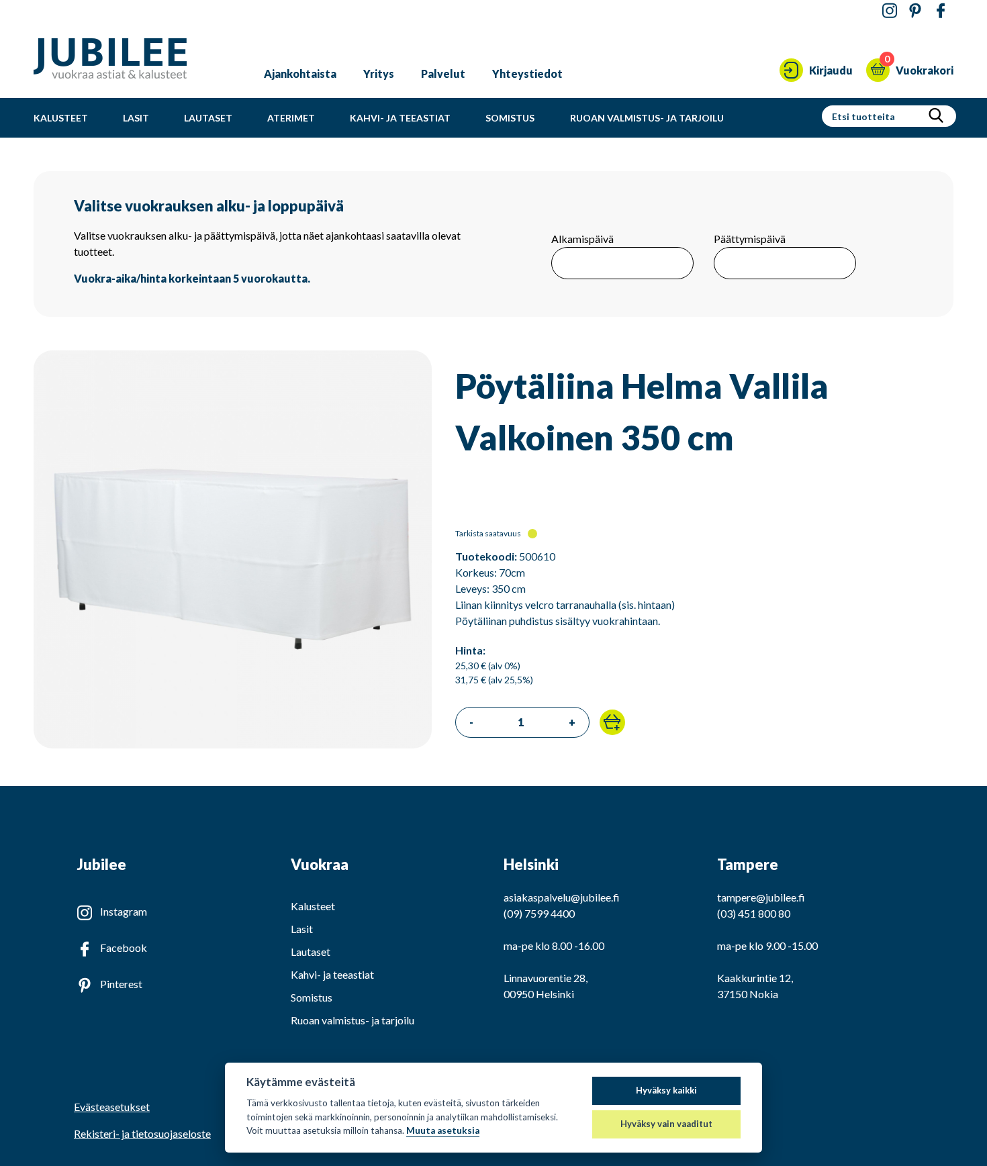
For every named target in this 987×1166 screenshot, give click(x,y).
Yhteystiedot (527, 73)
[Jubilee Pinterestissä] (915, 11)
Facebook (123, 947)
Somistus (509, 118)
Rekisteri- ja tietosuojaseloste (142, 1133)
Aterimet (291, 118)
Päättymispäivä (750, 238)
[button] (612, 722)
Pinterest (121, 983)
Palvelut (443, 73)
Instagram (123, 911)
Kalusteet (61, 118)
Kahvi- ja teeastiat (400, 118)
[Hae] (936, 116)
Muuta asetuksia (442, 1130)
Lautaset (208, 118)
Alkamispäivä (582, 238)
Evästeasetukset (112, 1107)
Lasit (136, 118)
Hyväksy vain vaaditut (666, 1123)
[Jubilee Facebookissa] (940, 11)
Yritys (378, 73)
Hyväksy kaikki (666, 1090)
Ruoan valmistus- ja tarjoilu (647, 118)
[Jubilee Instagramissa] (889, 11)
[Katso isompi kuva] (233, 744)
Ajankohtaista (300, 73)
